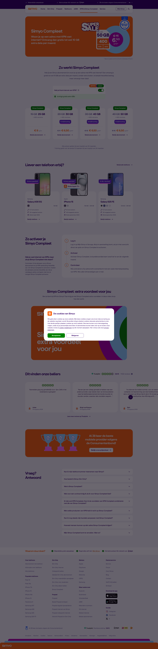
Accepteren (56, 335)
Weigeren (75, 335)
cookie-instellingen (65, 328)
